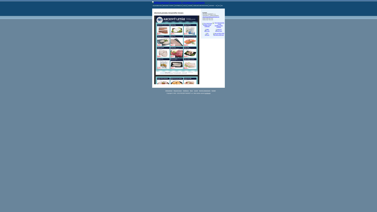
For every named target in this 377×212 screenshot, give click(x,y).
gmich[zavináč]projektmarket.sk (211, 17)
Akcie (185, 5)
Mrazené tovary (168, 5)
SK (216, 5)
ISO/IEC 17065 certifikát (219, 26)
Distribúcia (178, 5)
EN (222, 5)
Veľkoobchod (157, 5)
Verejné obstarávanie (200, 5)
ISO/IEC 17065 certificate (207, 25)
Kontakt (211, 5)
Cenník (190, 5)
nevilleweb (207, 93)
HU (219, 5)
